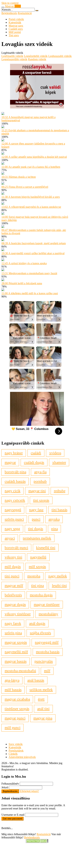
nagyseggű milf (47, 642)
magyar (10, 462)
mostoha (33, 576)
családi (36, 453)
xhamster (59, 462)
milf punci (12, 727)
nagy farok (13, 623)
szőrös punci (14, 519)
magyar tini (37, 491)
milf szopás (37, 566)
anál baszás (35, 680)
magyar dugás (15, 604)
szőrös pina (13, 633)
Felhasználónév (10, 783)
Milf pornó (15, 32)
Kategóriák (15, 22)
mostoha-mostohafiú (20, 671)
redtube (59, 491)
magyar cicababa (17, 699)
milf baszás (13, 690)
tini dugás (35, 529)
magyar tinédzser (47, 604)
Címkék (13, 753)
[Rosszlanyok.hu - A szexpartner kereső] (37, 107)
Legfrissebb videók (12, 56)
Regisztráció (25, 13)
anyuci (10, 538)
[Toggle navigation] (2, 7)
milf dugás (13, 566)
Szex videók (16, 744)
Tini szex (14, 35)
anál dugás (37, 623)
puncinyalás (43, 661)
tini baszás (59, 510)
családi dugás (34, 462)
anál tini (43, 709)
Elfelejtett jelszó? (29, 791)
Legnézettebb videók (36, 56)
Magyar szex (16, 25)
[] (36, 10)
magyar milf (14, 585)
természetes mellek (37, 538)
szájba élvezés (40, 633)
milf (47, 671)
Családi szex (16, 28)
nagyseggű (13, 510)
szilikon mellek (41, 690)
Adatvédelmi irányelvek (22, 757)
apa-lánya (12, 680)
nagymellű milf (16, 652)
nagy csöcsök (15, 500)
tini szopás (41, 500)
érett (41, 699)
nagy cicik (12, 491)
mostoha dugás (41, 595)
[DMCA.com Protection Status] (37, 841)
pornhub (40, 481)
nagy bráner (14, 453)
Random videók (37, 59)
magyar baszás (16, 661)
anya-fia (40, 472)
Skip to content (9, 2)
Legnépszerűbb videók (14, 59)
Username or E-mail (12, 814)
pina (54, 529)
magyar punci (15, 718)
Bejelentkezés (9, 13)
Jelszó (4, 787)
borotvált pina (15, 472)
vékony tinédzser (18, 614)
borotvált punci (16, 548)
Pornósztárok (16, 750)
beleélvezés (13, 595)
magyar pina (42, 718)
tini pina (37, 585)
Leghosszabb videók (60, 56)
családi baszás (15, 481)
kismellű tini (45, 548)
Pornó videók (16, 19)
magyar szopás (16, 642)
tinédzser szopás (17, 709)
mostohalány (48, 614)
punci (36, 519)
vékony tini (13, 557)
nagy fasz (36, 510)
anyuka (54, 519)
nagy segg (12, 529)
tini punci (12, 576)
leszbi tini (59, 585)
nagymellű (38, 557)
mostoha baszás (47, 652)
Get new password (12, 818)
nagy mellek (57, 576)
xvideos (55, 453)
